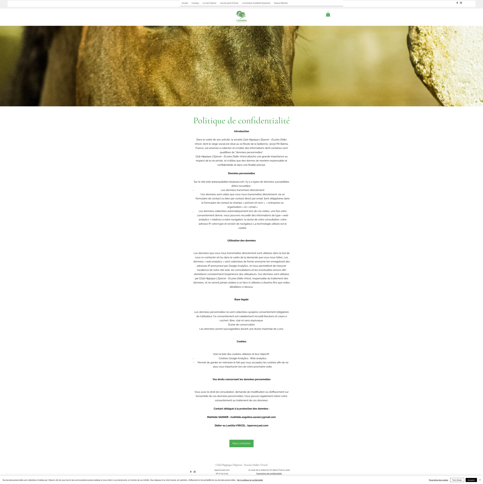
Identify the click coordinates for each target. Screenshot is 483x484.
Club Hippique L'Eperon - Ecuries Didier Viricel (242, 465)
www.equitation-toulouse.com (227, 181)
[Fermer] (479, 480)
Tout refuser (457, 480)
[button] (328, 14)
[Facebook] (457, 3)
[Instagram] (461, 3)
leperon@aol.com (257, 425)
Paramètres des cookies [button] (438, 480)
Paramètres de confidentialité (269, 473)
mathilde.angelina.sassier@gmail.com (253, 417)
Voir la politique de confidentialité (250, 480)
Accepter (471, 480)
